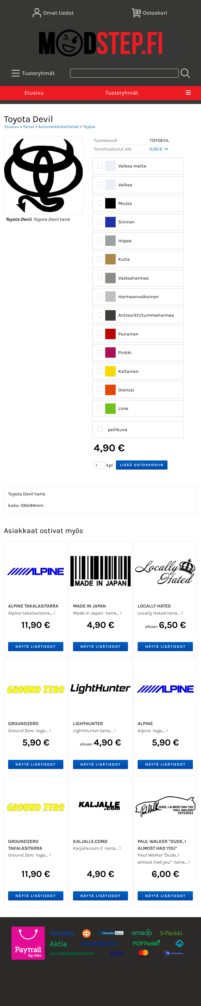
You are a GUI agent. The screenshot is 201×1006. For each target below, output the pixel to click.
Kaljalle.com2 (90, 841)
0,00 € (156, 149)
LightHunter (88, 723)
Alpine (145, 723)
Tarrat (28, 126)
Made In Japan (89, 606)
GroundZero (23, 723)
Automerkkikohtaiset (58, 126)
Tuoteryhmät (121, 93)
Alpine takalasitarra (33, 606)
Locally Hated (154, 606)
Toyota (89, 126)
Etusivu (34, 93)
